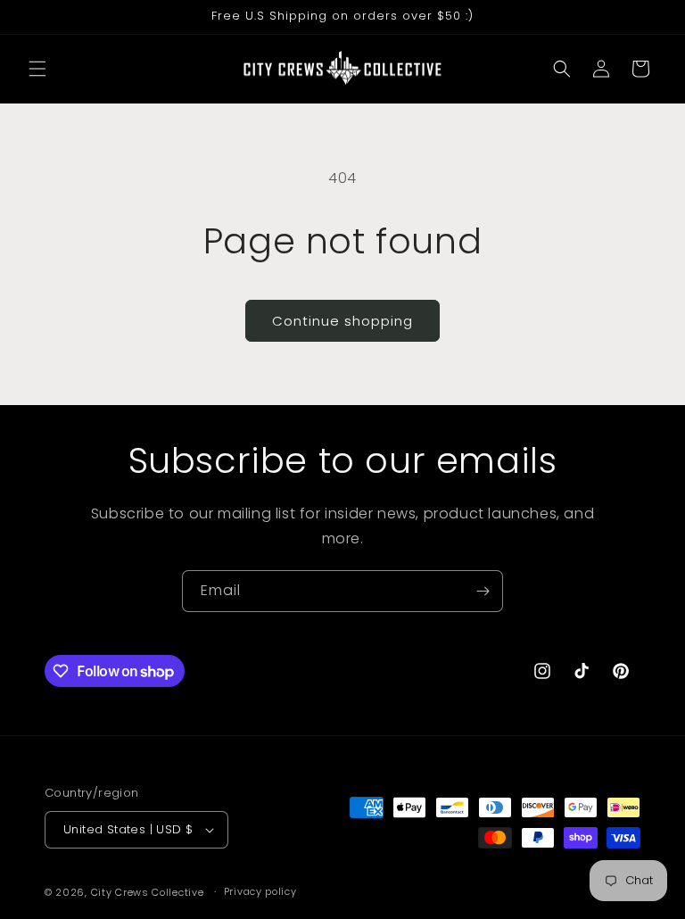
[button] (37, 68)
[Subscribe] (482, 591)
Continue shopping (342, 320)
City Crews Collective (147, 892)
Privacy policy (260, 891)
